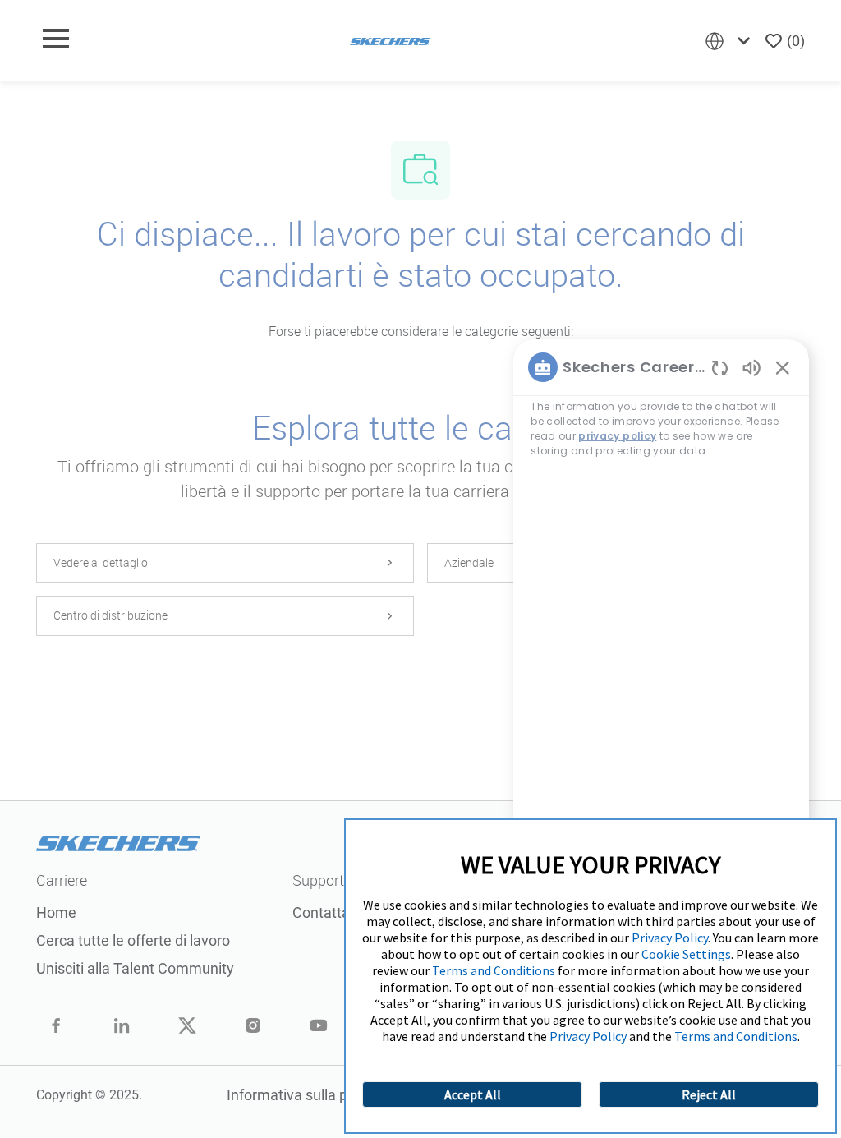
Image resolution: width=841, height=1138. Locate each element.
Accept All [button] (472, 1094)
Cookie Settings (686, 954)
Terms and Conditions (493, 970)
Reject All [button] (709, 1094)
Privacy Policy (670, 937)
